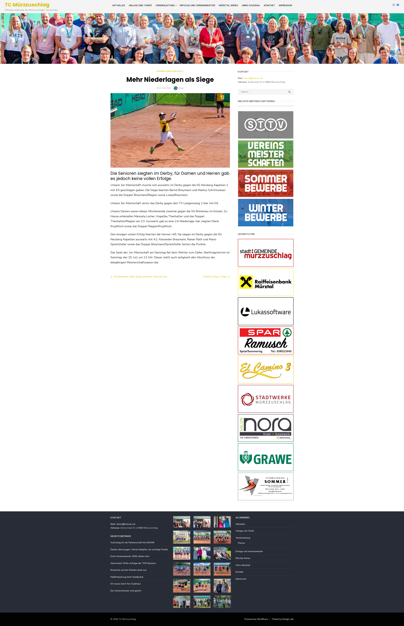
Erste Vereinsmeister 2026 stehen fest (129, 556)
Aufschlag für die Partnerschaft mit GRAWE (132, 542)
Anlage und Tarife (140, 5)
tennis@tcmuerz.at (253, 78)
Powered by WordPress (256, 619)
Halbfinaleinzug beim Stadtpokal (126, 576)
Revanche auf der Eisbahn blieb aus (128, 570)
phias (181, 88)
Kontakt (269, 5)
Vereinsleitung (165, 5)
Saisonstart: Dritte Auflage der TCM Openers (133, 563)
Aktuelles (118, 5)
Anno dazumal (251, 5)
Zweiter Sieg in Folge (215, 276)
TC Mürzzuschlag (27, 4)
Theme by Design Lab (283, 619)
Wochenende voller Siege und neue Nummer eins (140, 276)
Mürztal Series (228, 5)
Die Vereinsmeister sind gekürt (125, 590)
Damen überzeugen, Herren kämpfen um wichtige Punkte (139, 549)
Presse (241, 543)
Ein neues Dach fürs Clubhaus (125, 583)
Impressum (285, 5)
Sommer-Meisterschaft (170, 71)
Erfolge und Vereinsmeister (197, 5)
